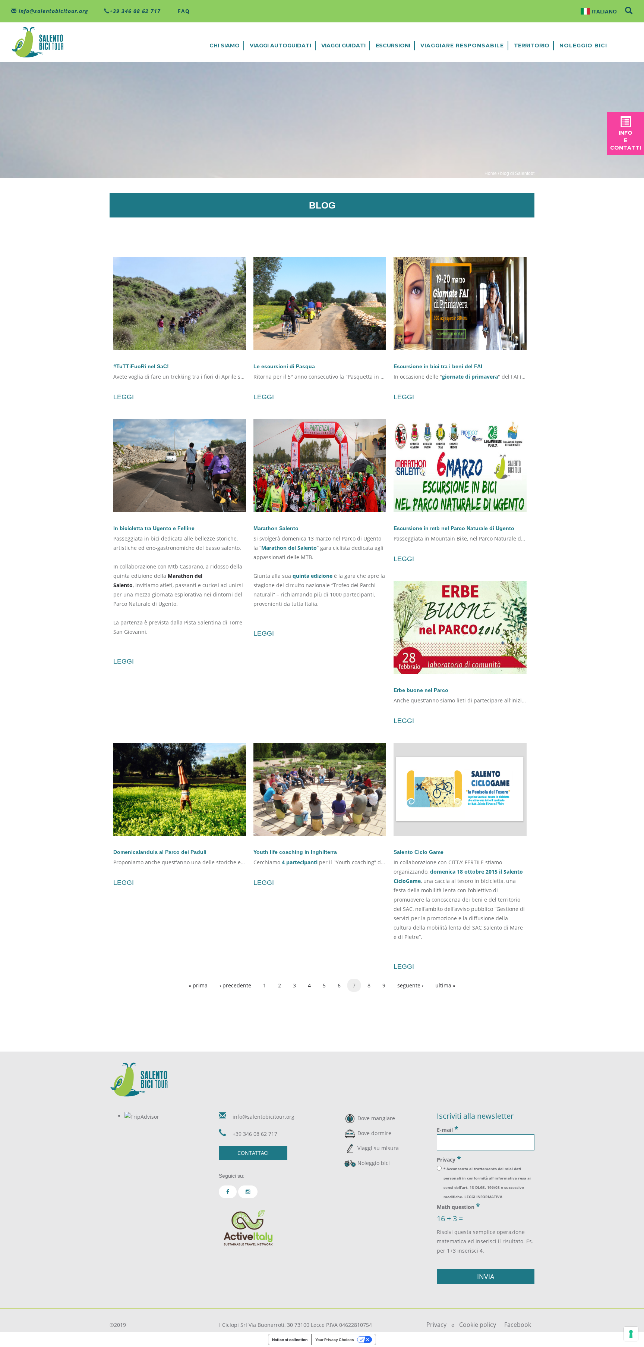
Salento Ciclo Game (418, 852)
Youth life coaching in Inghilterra (295, 852)
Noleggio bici (583, 45)
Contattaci (253, 1152)
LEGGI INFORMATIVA (483, 1196)
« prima (198, 985)
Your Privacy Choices (334, 1339)
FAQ (183, 11)
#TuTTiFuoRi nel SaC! (141, 366)
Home (490, 173)
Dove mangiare (376, 1118)
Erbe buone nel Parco (421, 690)
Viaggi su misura (378, 1148)
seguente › (410, 985)
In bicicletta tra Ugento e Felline (154, 528)
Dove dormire (374, 1133)
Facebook (517, 1325)
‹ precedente (235, 985)
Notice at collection (289, 1339)
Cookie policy (477, 1325)
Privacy (449, 1159)
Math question (458, 1206)
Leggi (123, 397)
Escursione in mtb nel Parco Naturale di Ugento (454, 528)
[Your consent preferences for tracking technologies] (631, 1334)
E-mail (447, 1129)
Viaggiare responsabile (462, 45)
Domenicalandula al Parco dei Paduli (159, 852)
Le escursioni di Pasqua (284, 366)
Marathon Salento (276, 528)
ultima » (445, 985)
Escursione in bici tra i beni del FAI (438, 366)
